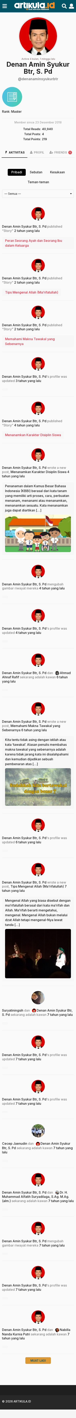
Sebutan (36, 172)
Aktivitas (17, 152)
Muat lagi (38, 1360)
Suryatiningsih (12, 1010)
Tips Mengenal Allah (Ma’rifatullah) (31, 292)
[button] (4, 6)
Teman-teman (38, 182)
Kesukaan (57, 172)
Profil (39, 152)
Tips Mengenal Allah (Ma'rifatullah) (37, 886)
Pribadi (16, 172)
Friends (62, 152)
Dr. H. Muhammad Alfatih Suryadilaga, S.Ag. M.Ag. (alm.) (35, 1196)
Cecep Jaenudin (14, 1143)
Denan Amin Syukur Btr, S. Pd (24, 226)
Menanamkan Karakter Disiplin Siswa (33, 435)
